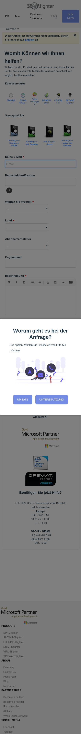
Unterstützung (51, 399)
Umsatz (22, 399)
